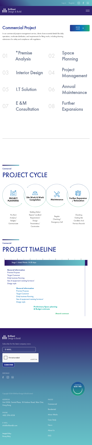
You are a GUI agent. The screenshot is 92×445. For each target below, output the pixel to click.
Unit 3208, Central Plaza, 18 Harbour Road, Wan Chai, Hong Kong (23, 403)
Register (72, 3)
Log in (64, 3)
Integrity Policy (6, 433)
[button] (87, 11)
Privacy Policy (6, 436)
